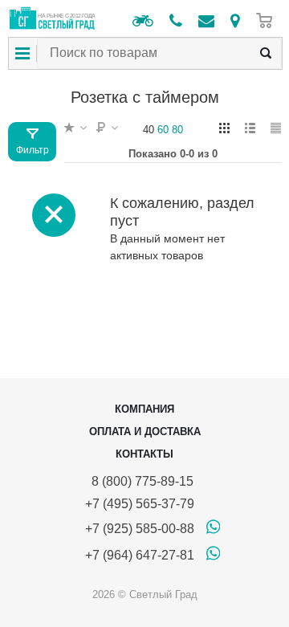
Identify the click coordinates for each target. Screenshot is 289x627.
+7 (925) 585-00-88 (139, 528)
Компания (144, 409)
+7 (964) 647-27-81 (139, 555)
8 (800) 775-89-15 (139, 481)
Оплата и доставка (145, 431)
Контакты (144, 454)
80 (177, 130)
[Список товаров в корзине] (268, 20)
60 (163, 130)
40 (148, 130)
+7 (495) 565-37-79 (139, 504)
